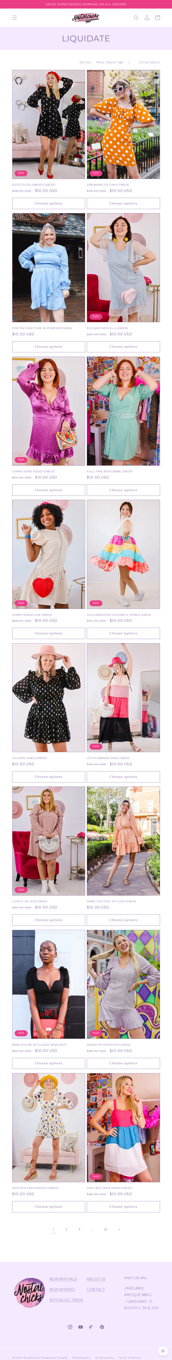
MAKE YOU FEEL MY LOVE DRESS (111, 901)
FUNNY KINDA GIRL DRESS (32, 614)
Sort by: (85, 62)
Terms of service (130, 1357)
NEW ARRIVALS (63, 1279)
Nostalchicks (31, 1357)
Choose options (49, 203)
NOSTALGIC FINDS (66, 1300)
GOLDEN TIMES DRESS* (29, 758)
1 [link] (53, 1229)
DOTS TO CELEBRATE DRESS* (34, 184)
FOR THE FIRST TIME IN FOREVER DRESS (42, 328)
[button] (14, 17)
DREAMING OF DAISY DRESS (108, 184)
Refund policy (81, 1357)
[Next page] (118, 1229)
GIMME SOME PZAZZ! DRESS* (33, 471)
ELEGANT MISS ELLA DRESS (107, 328)
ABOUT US (96, 1279)
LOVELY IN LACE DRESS (29, 901)
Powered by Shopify (54, 1357)
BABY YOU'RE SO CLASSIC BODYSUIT (39, 1044)
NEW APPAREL (62, 1289)
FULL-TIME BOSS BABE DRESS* (110, 471)
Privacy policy (104, 1357)
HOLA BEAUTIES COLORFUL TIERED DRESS (119, 614)
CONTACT (96, 1289)
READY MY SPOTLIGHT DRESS (109, 1044)
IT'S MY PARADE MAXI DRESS (108, 758)
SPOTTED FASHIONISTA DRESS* (35, 1188)
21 (105, 1229)
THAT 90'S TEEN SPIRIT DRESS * (110, 1188)
